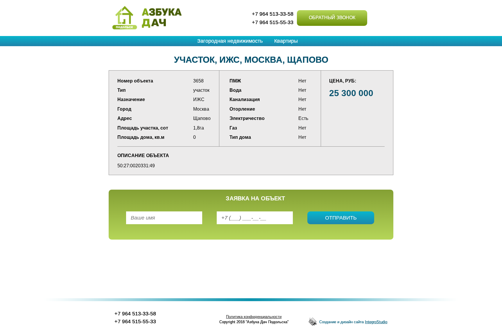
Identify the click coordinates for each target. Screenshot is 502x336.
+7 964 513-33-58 (272, 14)
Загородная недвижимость (230, 41)
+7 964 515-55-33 (272, 22)
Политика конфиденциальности (254, 317)
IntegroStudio (376, 322)
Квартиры (286, 41)
